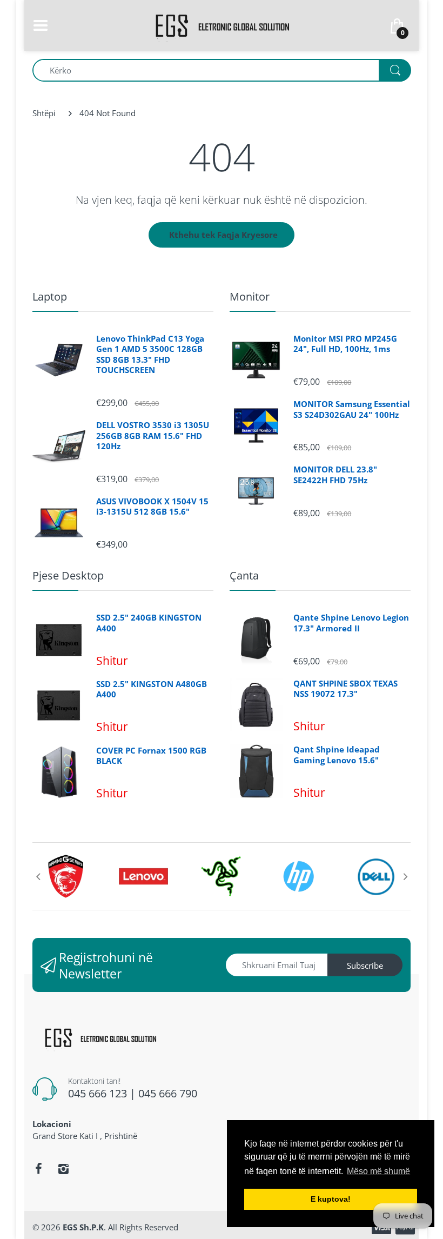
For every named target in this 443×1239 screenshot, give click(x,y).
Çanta (244, 575)
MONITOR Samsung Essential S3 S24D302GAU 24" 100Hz (351, 409)
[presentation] (37, 876)
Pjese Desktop (68, 575)
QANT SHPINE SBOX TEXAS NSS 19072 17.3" (345, 689)
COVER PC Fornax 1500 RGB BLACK (151, 756)
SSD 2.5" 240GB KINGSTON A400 (149, 623)
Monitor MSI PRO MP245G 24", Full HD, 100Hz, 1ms (345, 344)
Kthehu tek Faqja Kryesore (223, 234)
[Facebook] (38, 1168)
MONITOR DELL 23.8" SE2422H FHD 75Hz (335, 474)
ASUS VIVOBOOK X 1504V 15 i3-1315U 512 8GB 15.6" (152, 506)
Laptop (49, 296)
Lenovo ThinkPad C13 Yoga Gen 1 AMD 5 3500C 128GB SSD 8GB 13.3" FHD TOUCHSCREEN (150, 355)
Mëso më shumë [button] (378, 1171)
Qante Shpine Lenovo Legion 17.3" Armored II (351, 623)
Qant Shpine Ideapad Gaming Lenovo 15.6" (336, 754)
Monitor (250, 296)
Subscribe (365, 965)
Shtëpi (44, 113)
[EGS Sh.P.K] (221, 24)
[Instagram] (63, 1168)
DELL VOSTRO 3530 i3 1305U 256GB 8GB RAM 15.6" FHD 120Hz (152, 435)
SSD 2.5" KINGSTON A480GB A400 (151, 689)
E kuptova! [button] (331, 1199)
